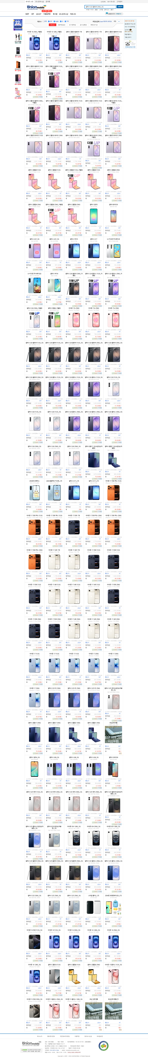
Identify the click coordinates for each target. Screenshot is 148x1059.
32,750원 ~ (98, 336)
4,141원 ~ (99, 786)
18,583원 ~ (59, 716)
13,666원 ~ (78, 267)
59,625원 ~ (59, 613)
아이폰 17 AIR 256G (74, 619)
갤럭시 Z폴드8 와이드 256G (54, 135)
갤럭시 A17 (93, 239)
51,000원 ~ (39, 1027)
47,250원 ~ (78, 647)
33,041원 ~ (39, 993)
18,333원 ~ (118, 855)
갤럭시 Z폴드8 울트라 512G (113, 32)
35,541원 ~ (39, 856)
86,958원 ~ (118, 509)
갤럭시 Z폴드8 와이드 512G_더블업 (113, 101)
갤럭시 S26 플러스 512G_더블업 (93, 274)
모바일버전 (100, 1036)
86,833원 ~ (39, 544)
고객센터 (119, 1)
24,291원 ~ (98, 855)
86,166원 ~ (59, 544)
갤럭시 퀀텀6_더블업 (54, 308)
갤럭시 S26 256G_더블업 (34, 308)
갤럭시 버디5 (74, 239)
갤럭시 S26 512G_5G (113, 377)
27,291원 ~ (59, 856)
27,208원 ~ (118, 718)
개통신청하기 (128, 37)
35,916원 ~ (78, 336)
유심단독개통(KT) (113, 999)
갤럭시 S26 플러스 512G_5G (54, 377)
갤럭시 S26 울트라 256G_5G (94, 342)
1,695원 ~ (119, 924)
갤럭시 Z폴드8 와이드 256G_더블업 (93, 136)
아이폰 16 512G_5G (54, 930)
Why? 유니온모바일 (130, 26)
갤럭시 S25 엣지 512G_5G (34, 792)
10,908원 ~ (39, 509)
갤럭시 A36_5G (54, 757)
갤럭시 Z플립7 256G (74, 723)
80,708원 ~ (78, 544)
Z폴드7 (112, 9)
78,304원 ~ (98, 476)
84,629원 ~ (78, 129)
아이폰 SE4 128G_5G (74, 826)
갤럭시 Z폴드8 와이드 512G (74, 101)
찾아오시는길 (88, 1036)
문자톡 (48, 1)
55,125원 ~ (118, 993)
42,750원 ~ (59, 1027)
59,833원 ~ (39, 198)
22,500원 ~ (118, 336)
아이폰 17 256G (94, 653)
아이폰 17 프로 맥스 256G (94, 515)
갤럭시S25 (106, 9)
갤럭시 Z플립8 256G (113, 170)
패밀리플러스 (128, 34)
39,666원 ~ (118, 304)
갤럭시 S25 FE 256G (54, 688)
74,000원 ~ (118, 544)
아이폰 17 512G (34, 653)
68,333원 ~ (98, 578)
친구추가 (128, 30)
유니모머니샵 (39, 1)
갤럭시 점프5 (94, 204)
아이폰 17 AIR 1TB (54, 550)
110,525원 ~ (98, 60)
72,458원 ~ (59, 578)
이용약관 (77, 1036)
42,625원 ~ (59, 60)
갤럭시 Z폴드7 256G (34, 723)
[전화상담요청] (130, 48)
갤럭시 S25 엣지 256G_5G (54, 792)
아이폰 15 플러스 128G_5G (74, 999)
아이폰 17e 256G (74, 308)
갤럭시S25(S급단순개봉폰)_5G (54, 827)
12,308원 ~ (78, 786)
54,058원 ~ (78, 304)
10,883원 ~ (59, 336)
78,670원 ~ (59, 993)
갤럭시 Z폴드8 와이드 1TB (94, 32)
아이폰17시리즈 (90, 9)
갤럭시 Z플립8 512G (34, 170)
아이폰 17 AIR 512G (54, 584)
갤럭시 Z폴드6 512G (54, 964)
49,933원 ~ (118, 822)
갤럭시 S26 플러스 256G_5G (74, 412)
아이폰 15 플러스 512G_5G (113, 964)
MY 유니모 (111, 1)
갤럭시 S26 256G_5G (34, 446)
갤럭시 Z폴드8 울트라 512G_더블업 (54, 67)
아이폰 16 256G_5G (74, 930)
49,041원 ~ (39, 60)
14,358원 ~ (98, 233)
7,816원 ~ (99, 924)
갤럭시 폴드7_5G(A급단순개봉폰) (93, 447)
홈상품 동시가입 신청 (130, 24)
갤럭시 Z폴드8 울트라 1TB (74, 32)
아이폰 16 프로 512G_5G (34, 930)
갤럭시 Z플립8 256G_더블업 (54, 204)
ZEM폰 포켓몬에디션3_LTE (113, 895)
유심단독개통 (113, 723)
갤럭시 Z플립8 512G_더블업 (74, 170)
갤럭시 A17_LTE (74, 481)
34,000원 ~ (59, 820)
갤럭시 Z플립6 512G (74, 964)
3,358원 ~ (119, 786)
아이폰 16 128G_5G (93, 930)
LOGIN (103, 1)
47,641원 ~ (78, 993)
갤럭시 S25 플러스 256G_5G (94, 861)
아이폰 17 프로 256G (113, 584)
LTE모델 (101, 9)
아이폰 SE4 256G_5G (93, 826)
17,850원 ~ (39, 267)
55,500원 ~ (118, 613)
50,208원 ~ (98, 304)
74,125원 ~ (98, 544)
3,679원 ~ (59, 302)
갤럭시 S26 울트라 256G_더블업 (74, 274)
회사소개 (39, 1036)
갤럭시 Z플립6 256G (93, 964)
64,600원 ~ (39, 371)
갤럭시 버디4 (54, 273)
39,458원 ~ (118, 958)
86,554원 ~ (98, 94)
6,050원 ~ (119, 267)
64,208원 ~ (39, 958)
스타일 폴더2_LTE (93, 895)
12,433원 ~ (39, 786)
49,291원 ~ (118, 198)
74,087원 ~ (59, 164)
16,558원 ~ (59, 267)
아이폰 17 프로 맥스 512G (113, 481)
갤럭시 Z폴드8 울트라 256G (93, 66)
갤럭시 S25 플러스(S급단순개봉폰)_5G (34, 827)
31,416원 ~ (39, 336)
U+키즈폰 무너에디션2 (34, 273)
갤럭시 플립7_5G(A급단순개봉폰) (113, 447)
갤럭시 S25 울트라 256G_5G (34, 861)
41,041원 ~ (118, 476)
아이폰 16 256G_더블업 (34, 32)
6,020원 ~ (40, 302)
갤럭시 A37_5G (34, 239)
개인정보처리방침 (65, 1036)
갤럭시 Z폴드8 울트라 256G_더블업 (34, 101)
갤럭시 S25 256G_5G (34, 895)
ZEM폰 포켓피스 (34, 481)
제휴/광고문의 (51, 1036)
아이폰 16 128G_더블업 (54, 32)
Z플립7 (96, 9)
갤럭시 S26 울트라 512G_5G (34, 342)
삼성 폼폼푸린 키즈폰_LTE (54, 481)
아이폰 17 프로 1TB (74, 515)
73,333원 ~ (39, 578)
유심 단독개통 (94, 999)
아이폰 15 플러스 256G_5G (54, 999)
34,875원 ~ (98, 682)
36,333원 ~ (78, 1027)
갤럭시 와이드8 (113, 757)
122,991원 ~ (78, 60)
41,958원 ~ (118, 405)
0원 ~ (61, 509)
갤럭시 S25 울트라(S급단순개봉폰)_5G (113, 792)
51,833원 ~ (59, 958)
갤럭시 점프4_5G (34, 757)
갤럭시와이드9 (113, 204)
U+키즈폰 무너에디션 (113, 239)
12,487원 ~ (118, 233)
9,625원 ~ (99, 509)
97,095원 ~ (118, 60)
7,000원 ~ (99, 267)
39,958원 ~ (39, 820)
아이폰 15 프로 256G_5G (34, 999)
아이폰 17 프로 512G (93, 550)
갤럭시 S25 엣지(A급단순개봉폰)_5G (113, 689)
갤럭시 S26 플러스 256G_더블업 (113, 274)
